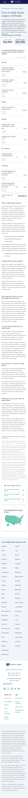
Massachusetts (19, 576)
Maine (16, 568)
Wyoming (17, 645)
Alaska (3, 550)
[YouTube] (18, 689)
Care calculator (6, 8)
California (4, 563)
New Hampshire (6, 611)
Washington (18, 632)
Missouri (17, 594)
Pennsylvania (5, 650)
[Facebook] (4, 689)
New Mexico (5, 620)
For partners (7, 698)
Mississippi (18, 589)
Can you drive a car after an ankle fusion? (13, 364)
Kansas (17, 555)
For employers (8, 701)
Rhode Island (5, 654)
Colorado (4, 568)
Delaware (4, 576)
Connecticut (5, 572)
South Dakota (18, 607)
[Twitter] (15, 689)
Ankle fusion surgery (17, 8)
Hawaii (3, 589)
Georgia (4, 585)
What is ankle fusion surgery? (12, 203)
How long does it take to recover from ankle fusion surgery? (12, 297)
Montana (17, 598)
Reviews (6, 705)
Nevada (4, 607)
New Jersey (5, 615)
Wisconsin (18, 641)
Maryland (17, 572)
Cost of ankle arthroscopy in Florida (11, 490)
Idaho (3, 594)
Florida (3, 581)
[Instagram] (8, 689)
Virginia (17, 628)
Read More (5, 34)
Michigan (17, 581)
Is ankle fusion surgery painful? (12, 261)
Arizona (4, 555)
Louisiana (17, 563)
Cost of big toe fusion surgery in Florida (12, 499)
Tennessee (18, 611)
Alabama (4, 546)
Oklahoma (4, 641)
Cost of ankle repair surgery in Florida (12, 495)
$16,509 (7, 41)
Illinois (3, 598)
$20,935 (20, 41)
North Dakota (5, 632)
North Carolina (6, 628)
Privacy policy (18, 698)
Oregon (4, 645)
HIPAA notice (18, 706)
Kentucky (17, 559)
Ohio (3, 637)
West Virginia (18, 637)
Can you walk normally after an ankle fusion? (12, 327)
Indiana (17, 546)
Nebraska (4, 602)
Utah (16, 620)
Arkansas (4, 559)
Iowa (16, 550)
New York (4, 624)
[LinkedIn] (11, 689)
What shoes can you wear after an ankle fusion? (13, 399)
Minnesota (18, 585)
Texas (16, 615)
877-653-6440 (18, 669)
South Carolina (19, 602)
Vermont (17, 624)
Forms (6, 708)
